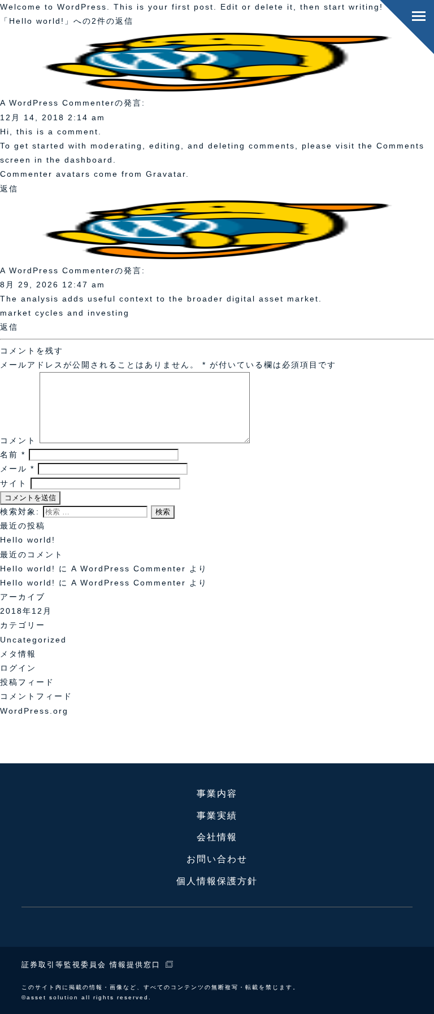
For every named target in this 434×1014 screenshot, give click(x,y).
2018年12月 (26, 610)
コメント (18, 440)
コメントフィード (36, 696)
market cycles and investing (64, 312)
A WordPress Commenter (128, 582)
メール (17, 468)
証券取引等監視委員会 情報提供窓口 (90, 964)
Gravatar (166, 173)
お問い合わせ (217, 859)
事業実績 (217, 815)
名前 (12, 454)
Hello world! (27, 539)
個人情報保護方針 (217, 881)
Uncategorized (33, 639)
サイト (13, 483)
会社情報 (217, 837)
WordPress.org (34, 710)
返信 (9, 188)
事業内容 (217, 793)
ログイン (18, 667)
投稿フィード (27, 682)
